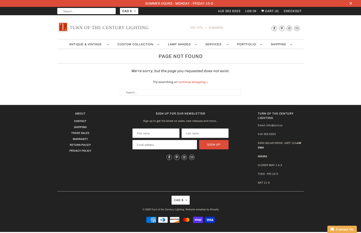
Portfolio (247, 44)
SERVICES (215, 44)
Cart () (271, 11)
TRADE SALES (80, 133)
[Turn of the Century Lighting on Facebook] (274, 28)
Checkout (293, 11)
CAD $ (127, 11)
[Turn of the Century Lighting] (180, 28)
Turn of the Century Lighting (167, 209)
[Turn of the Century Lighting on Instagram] (289, 28)
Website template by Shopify (202, 209)
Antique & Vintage (87, 44)
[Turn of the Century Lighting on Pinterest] (282, 28)
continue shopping (192, 82)
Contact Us (344, 229)
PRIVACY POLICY (80, 150)
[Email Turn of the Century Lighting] (297, 28)
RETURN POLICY (80, 144)
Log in (250, 11)
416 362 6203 (229, 11)
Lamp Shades (180, 44)
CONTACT (80, 121)
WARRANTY (80, 139)
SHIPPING (279, 44)
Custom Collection (136, 44)
